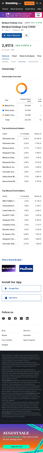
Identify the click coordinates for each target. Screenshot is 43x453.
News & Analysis (27, 56)
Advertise (27, 335)
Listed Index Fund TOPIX (12, 210)
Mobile (4, 335)
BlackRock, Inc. (9, 167)
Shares (5, 9)
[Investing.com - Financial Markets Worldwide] (13, 3)
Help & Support (29, 340)
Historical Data (33, 62)
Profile (13, 62)
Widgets (5, 345)
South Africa (30, 9)
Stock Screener (16, 9)
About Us (26, 331)
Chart (14, 56)
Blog (3, 331)
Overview (5, 62)
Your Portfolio (7, 340)
